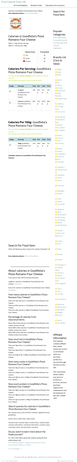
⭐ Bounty (59, 88)
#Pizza (27, 13)
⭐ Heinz (58, 178)
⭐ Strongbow (60, 283)
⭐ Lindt (58, 199)
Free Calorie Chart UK (12, 461)
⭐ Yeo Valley (60, 323)
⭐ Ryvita (58, 260)
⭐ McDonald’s (60, 215)
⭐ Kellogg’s (59, 191)
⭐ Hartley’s (59, 167)
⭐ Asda (58, 75)
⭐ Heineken (60, 175)
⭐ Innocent (59, 186)
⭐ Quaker (59, 254)
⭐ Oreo (58, 244)
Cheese (63, 40)
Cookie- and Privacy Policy (42, 457)
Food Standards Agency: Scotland (19, 445)
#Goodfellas (34, 13)
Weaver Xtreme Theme (66, 461)
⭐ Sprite (58, 275)
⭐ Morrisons (60, 217)
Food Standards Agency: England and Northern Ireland (26, 442)
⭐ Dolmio (59, 125)
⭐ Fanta (58, 135)
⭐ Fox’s (58, 141)
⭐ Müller (58, 223)
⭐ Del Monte (60, 117)
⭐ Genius (58, 151)
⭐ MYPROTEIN (61, 225)
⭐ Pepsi (58, 249)
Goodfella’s (18, 284)
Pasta (55, 45)
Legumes (62, 43)
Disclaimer (18, 457)
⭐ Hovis (58, 180)
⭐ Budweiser (60, 90)
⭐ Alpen (58, 69)
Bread (62, 37)
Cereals (56, 40)
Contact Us (57, 457)
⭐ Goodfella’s (60, 154)
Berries (56, 37)
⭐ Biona (58, 85)
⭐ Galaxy (59, 149)
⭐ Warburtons (60, 307)
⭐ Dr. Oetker (60, 127)
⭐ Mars (58, 212)
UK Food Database (20, 5)
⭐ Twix (58, 291)
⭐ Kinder (58, 193)
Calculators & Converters (55, 5)
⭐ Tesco (58, 289)
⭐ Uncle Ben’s (60, 299)
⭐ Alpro (58, 72)
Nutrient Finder (36, 5)
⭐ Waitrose (59, 304)
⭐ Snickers (59, 273)
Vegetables (57, 48)
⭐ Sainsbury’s (60, 265)
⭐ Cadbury (59, 104)
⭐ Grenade (59, 162)
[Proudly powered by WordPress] (58, 461)
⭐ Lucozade (60, 204)
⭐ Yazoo (58, 320)
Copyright (27, 457)
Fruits (55, 43)
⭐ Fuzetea (59, 143)
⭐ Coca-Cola (60, 112)
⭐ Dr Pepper (60, 130)
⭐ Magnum (59, 209)
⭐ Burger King (60, 98)
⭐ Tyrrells (59, 294)
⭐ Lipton (58, 201)
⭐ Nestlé (58, 230)
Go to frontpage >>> (15, 449)
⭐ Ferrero (59, 138)
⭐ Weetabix (60, 310)
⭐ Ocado (58, 241)
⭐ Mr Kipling (60, 220)
